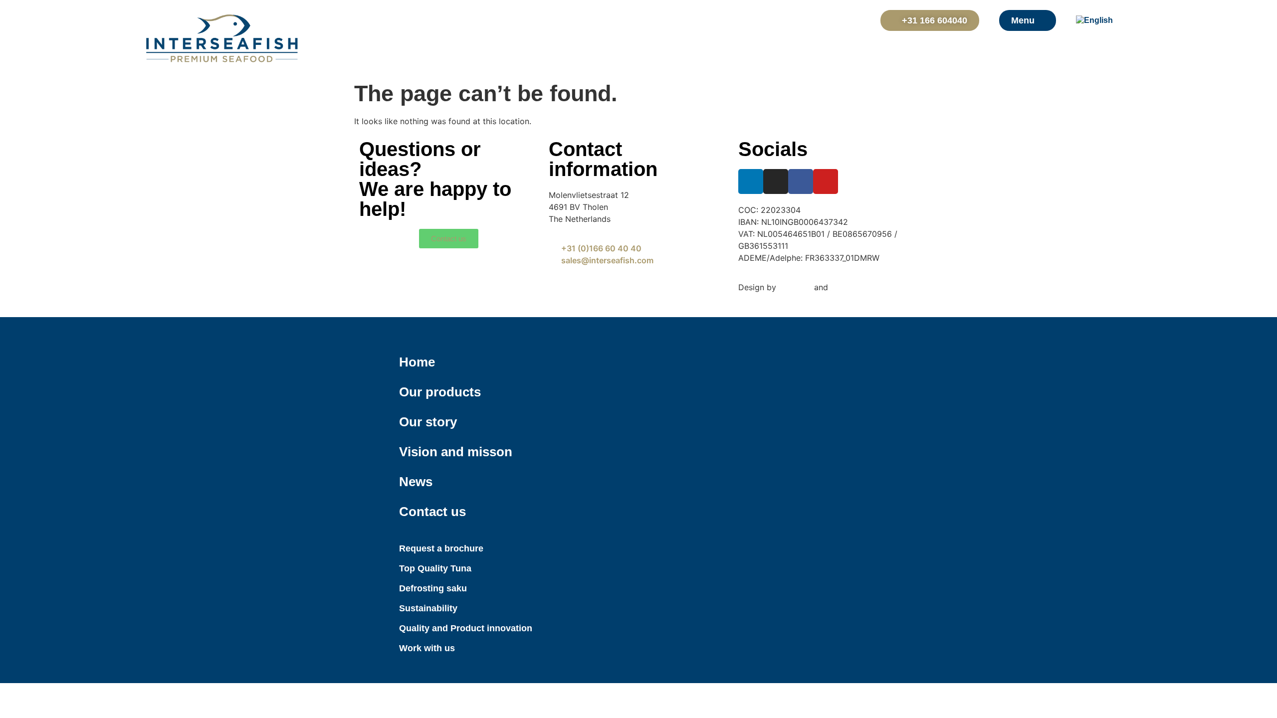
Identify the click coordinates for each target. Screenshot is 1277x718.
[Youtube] (825, 181)
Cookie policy (503, 287)
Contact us (432, 511)
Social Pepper (856, 287)
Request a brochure (441, 548)
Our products (440, 391)
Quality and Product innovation (465, 628)
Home (417, 362)
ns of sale (491, 299)
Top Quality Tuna (435, 568)
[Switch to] (1101, 20)
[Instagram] (775, 181)
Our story (428, 421)
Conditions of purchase (405, 299)
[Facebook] (800, 181)
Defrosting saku (433, 588)
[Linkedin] (750, 181)
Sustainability (428, 608)
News (415, 481)
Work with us (427, 648)
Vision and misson (455, 451)
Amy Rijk (795, 287)
